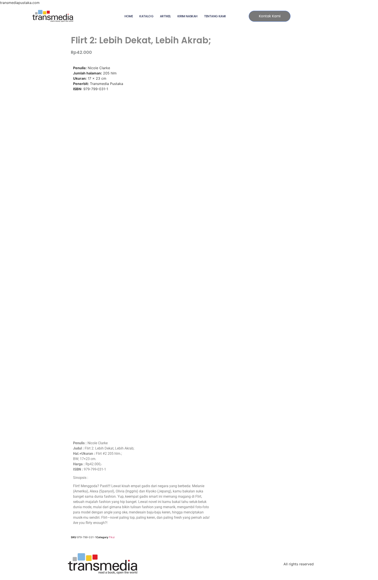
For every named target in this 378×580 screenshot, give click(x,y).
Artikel (165, 16)
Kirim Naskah (187, 16)
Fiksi (112, 537)
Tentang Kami (215, 16)
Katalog (146, 16)
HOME (128, 16)
